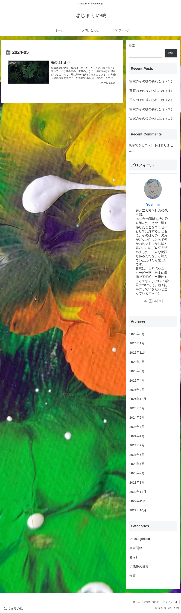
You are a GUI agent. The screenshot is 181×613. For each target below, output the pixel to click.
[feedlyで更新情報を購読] (155, 301)
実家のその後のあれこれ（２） (151, 109)
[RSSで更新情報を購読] (160, 301)
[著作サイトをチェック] (145, 301)
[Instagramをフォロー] (150, 301)
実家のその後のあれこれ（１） (151, 118)
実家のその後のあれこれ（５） (151, 81)
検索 (132, 46)
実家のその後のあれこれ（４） (151, 90)
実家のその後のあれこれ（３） (151, 100)
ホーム (137, 601)
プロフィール (170, 601)
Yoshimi (153, 204)
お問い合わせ (151, 601)
